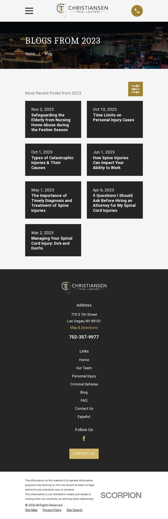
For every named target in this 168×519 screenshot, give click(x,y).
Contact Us (84, 409)
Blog (84, 392)
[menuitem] (31, 510)
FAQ (84, 400)
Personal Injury (84, 376)
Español (84, 417)
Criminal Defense (84, 384)
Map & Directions (84, 328)
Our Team (84, 368)
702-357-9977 (84, 337)
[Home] (82, 11)
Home (84, 360)
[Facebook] (83, 438)
